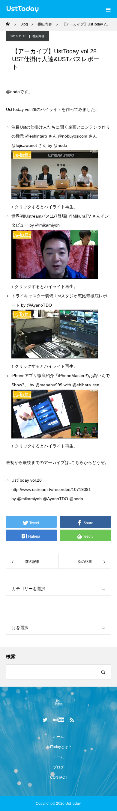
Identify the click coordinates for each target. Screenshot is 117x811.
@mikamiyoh (29, 498)
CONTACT (58, 777)
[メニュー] (108, 9)
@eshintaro (36, 136)
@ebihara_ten (85, 384)
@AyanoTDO (39, 305)
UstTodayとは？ (59, 747)
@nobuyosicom (72, 136)
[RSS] (72, 720)
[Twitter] (45, 720)
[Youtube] (58, 720)
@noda (13, 91)
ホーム (58, 737)
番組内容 (38, 36)
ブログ (58, 767)
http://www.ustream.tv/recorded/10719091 (51, 489)
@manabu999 (48, 384)
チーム (58, 757)
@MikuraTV (79, 216)
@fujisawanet (24, 145)
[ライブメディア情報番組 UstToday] (58, 702)
